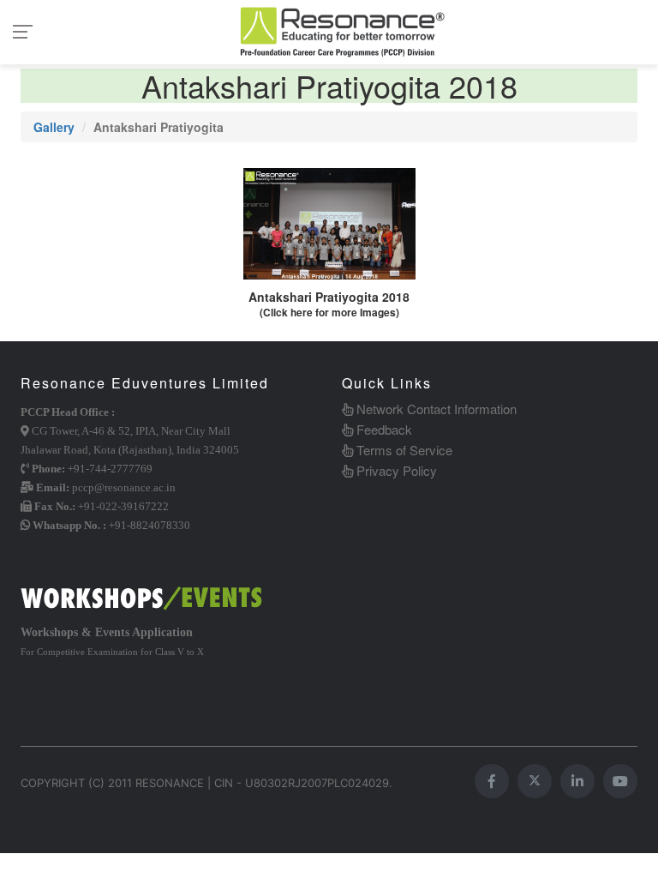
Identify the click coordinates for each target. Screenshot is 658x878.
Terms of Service (402, 450)
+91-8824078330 (149, 525)
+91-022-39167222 (123, 506)
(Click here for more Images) (329, 312)
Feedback (382, 429)
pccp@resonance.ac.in (124, 487)
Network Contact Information (435, 409)
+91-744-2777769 (110, 468)
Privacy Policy (395, 470)
